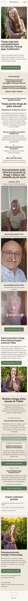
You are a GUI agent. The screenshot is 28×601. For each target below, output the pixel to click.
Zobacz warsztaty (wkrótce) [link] (14, 438)
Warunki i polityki (14, 595)
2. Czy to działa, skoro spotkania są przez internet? (12, 507)
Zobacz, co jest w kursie (14, 488)
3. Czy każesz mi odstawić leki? (8, 510)
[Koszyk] (26, 2)
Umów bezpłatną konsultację (11, 67)
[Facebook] (13, 598)
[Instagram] (15, 598)
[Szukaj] (4, 2)
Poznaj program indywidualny (14, 463)
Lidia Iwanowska (15, 592)
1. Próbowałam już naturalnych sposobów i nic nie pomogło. (12, 504)
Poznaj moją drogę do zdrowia (11, 363)
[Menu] (1, 2)
